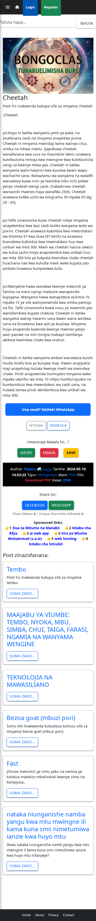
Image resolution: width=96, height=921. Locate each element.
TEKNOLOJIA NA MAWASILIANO (29, 681)
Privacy (53, 915)
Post (72, 474)
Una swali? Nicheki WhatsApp (48, 409)
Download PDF (38, 480)
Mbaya (49, 452)
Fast (12, 763)
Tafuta (86, 23)
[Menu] (8, 7)
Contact (68, 915)
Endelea (58, 425)
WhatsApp (61, 505)
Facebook (35, 505)
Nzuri (26, 452)
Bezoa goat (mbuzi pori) (41, 717)
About (39, 915)
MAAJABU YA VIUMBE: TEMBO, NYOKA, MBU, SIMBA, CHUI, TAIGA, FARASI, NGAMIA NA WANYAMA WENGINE (47, 629)
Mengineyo (47, 474)
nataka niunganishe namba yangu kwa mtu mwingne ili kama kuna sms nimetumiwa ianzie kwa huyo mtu (48, 825)
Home (26, 915)
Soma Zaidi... (22, 593)
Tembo (16, 569)
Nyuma (36, 425)
